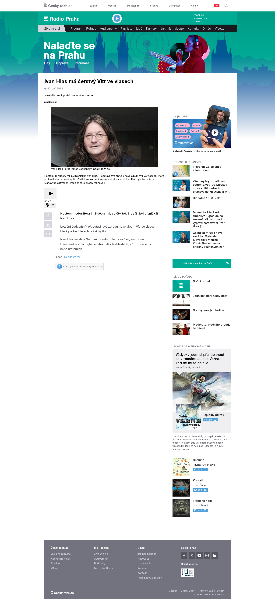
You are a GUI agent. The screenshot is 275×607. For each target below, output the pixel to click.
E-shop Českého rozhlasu (192, 346)
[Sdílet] (53, 205)
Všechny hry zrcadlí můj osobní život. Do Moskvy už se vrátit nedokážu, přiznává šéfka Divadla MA (211, 186)
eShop (54, 568)
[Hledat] (226, 5)
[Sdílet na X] (48, 224)
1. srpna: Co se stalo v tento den (207, 168)
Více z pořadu (183, 276)
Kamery (198, 22)
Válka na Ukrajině (61, 553)
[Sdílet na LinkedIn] (48, 233)
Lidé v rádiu (144, 563)
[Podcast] (47, 205)
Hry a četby (181, 125)
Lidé (139, 28)
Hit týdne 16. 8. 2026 (207, 198)
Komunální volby (60, 558)
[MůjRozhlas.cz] (50, 102)
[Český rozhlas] (58, 5)
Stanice (154, 5)
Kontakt (193, 28)
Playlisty (126, 28)
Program (111, 5)
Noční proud (201, 281)
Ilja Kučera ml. (72, 256)
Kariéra (142, 568)
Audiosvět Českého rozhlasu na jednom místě (197, 151)
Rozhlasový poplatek (150, 577)
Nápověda (144, 558)
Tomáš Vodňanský (81, 168)
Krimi (195, 125)
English (220, 590)
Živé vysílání (181, 137)
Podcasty (99, 563)
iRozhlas (92, 5)
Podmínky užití (205, 590)
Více (219, 28)
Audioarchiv (200, 18)
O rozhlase (174, 5)
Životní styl (52, 28)
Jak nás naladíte (172, 28)
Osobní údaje (188, 590)
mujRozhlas (133, 5)
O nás (207, 28)
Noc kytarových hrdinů (208, 310)
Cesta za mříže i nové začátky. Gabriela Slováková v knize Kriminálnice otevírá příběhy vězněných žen (208, 239)
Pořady (91, 28)
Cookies (173, 590)
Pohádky (180, 131)
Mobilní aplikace (103, 568)
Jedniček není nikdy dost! (210, 295)
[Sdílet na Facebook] (48, 216)
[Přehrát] (50, 193)
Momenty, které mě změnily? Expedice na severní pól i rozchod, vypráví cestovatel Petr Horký (208, 219)
